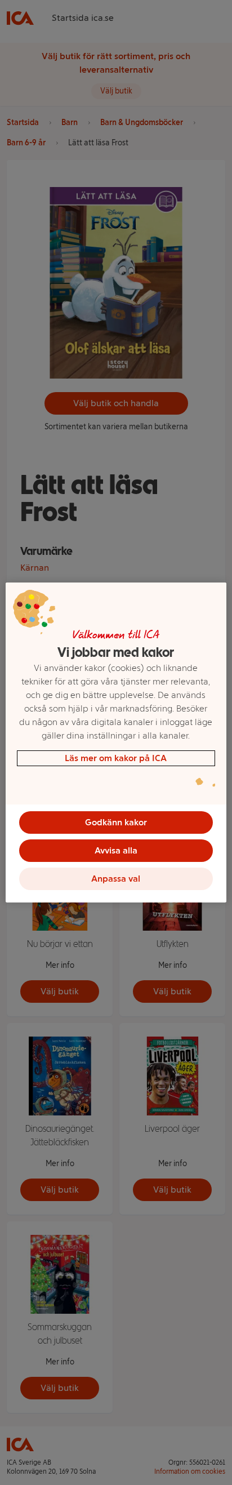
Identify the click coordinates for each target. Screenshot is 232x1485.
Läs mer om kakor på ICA (116, 758)
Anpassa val (115, 878)
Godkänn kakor (116, 822)
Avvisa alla (116, 850)
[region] (116, 742)
